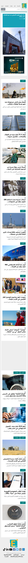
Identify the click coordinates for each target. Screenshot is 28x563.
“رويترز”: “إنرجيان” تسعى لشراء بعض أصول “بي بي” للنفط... (15, 331)
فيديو (2, 6)
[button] (13, 53)
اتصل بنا (6, 556)
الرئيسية (18, 6)
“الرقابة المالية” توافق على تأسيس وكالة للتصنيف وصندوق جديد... (14, 395)
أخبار (14, 6)
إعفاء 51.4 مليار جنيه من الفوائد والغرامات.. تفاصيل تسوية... (15, 136)
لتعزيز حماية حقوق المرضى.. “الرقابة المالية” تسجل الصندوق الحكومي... (15, 526)
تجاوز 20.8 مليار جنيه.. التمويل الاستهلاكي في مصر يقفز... (16, 427)
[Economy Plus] (24, 5)
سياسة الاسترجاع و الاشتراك (16, 556)
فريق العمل (16, 555)
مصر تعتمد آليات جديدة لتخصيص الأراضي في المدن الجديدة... (14, 460)
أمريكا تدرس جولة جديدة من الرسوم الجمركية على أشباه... (16, 168)
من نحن (22, 555)
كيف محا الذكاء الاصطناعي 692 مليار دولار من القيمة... (15, 266)
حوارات (11, 6)
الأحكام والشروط (7, 555)
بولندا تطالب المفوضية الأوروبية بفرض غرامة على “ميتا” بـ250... (15, 492)
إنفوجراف (6, 6)
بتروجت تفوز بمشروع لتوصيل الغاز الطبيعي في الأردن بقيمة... (14, 298)
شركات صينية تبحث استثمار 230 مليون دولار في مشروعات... (15, 201)
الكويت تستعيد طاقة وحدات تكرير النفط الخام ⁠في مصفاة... (14, 233)
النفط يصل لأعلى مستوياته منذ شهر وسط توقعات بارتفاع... (15, 103)
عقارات (16, 373)
